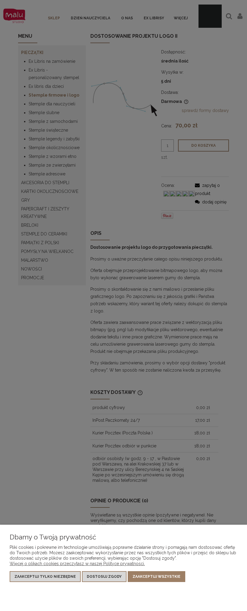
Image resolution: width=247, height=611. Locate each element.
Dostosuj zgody (104, 576)
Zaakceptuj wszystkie (156, 576)
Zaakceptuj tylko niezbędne (45, 576)
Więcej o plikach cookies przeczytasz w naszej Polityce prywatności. (77, 563)
